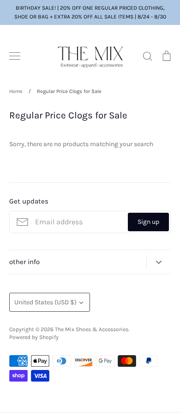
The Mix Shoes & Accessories (91, 329)
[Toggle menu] (15, 56)
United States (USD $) (45, 302)
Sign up (148, 222)
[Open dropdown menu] (158, 262)
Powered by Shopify (34, 337)
